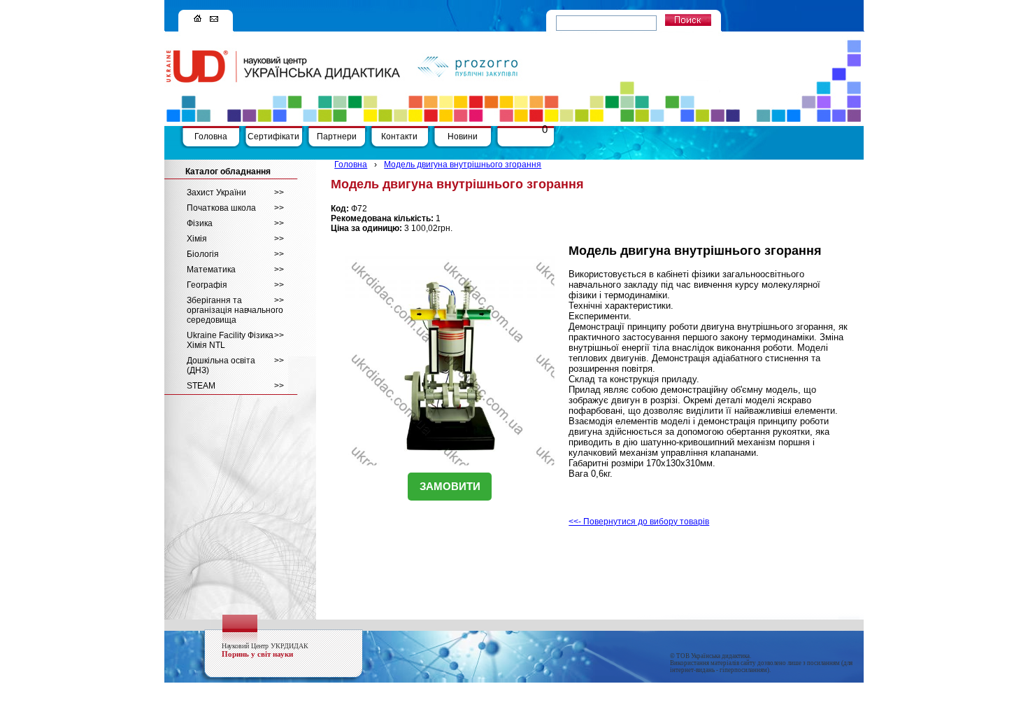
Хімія (235, 239)
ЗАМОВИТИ (450, 486)
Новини (463, 136)
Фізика (235, 223)
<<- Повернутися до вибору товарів (639, 521)
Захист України (235, 192)
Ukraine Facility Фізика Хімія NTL (235, 340)
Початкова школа (235, 208)
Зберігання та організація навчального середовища (235, 310)
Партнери (337, 136)
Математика (235, 269)
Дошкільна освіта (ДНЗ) (235, 365)
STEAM (235, 386)
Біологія (235, 254)
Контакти (399, 136)
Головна (210, 136)
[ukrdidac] (197, 19)
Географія (235, 285)
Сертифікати (273, 136)
